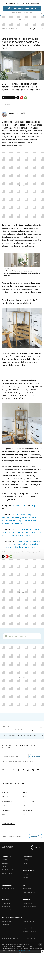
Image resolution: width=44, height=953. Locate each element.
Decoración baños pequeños (27, 735)
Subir (35, 847)
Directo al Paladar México (10, 938)
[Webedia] (8, 848)
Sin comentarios (10, 98)
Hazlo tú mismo (29, 801)
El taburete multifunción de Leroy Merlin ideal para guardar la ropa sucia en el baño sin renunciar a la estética (22, 532)
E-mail (25, 97)
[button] (16, 113)
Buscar (34, 836)
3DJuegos (26, 860)
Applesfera (5, 866)
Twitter (17, 97)
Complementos (15, 552)
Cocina (5, 797)
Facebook (18, 769)
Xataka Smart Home (9, 870)
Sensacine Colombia (29, 931)
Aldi (39, 552)
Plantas (5, 792)
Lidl (43, 29)
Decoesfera (6, 906)
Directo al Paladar (8, 888)
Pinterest (32, 769)
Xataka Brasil (6, 924)
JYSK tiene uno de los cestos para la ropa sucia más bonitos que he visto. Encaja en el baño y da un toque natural (21, 544)
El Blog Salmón (28, 903)
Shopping (30, 552)
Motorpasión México (29, 938)
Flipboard (21, 97)
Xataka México (7, 921)
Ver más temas (8, 823)
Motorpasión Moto (29, 892)
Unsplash (35, 505)
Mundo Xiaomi (7, 873)
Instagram (23, 769)
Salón (25, 797)
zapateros (6, 810)
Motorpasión (27, 888)
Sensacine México (28, 928)
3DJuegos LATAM (28, 921)
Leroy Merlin (34, 29)
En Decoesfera (8, 268)
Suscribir (36, 756)
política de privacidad (27, 761)
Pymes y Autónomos (29, 906)
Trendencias (6, 903)
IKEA (25, 29)
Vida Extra (26, 863)
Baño (23, 552)
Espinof (25, 877)
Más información (24, 951)
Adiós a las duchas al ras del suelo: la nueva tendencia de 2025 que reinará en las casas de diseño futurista (22, 273)
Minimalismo (7, 801)
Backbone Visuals (20, 505)
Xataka (4, 860)
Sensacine (26, 874)
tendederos (27, 810)
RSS (28, 769)
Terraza (18, 29)
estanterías (6, 806)
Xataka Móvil (6, 863)
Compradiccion (7, 910)
